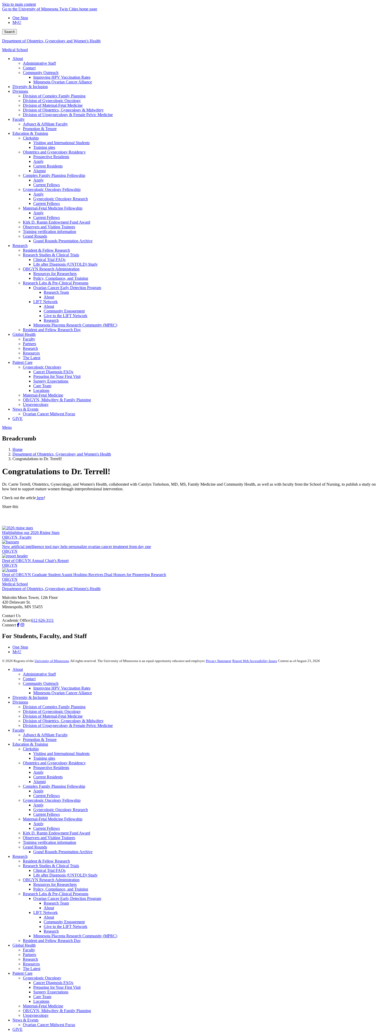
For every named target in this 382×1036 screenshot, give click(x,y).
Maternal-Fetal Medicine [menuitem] (43, 395)
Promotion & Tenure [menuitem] (40, 128)
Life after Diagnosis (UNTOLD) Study (65, 875)
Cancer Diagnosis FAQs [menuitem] (53, 372)
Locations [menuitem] (41, 390)
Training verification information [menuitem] (49, 231)
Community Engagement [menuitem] (64, 311)
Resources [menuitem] (31, 353)
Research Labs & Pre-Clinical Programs (55, 894)
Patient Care (22, 973)
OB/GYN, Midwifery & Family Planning (57, 1010)
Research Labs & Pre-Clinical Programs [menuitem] (55, 283)
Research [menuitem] (20, 245)
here (40, 498)
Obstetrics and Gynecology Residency (54, 763)
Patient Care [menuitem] (22, 362)
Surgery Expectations (50, 992)
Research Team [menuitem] (56, 292)
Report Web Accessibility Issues (254, 661)
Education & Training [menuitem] (30, 133)
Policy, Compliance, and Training (60, 889)
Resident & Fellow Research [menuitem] (46, 250)
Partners (29, 954)
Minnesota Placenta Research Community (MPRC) (75, 936)
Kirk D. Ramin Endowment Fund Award (56, 833)
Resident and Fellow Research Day (52, 940)
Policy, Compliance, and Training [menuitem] (60, 278)
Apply (38, 772)
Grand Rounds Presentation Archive (63, 852)
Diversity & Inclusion (30, 697)
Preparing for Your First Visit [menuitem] (57, 376)
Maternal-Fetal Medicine (43, 1006)
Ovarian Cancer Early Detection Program (67, 898)
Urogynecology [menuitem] (36, 404)
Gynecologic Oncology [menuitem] (42, 367)
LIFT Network (45, 912)
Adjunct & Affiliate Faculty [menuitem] (45, 124)
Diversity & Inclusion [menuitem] (30, 86)
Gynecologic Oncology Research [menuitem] (60, 199)
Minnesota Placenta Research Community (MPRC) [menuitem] (75, 325)
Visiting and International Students (61, 753)
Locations (41, 1001)
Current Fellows (46, 795)
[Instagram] (22, 625)
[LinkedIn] (191, 521)
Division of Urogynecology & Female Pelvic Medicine (68, 725)
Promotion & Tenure (40, 739)
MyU (16, 22)
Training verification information (49, 842)
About (17, 669)
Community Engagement (64, 922)
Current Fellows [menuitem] (46, 185)
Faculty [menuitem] (18, 119)
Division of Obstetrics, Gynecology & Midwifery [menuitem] (63, 110)
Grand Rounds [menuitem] (35, 236)
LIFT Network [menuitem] (45, 301)
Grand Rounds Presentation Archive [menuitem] (63, 241)
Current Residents (48, 777)
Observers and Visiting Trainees (49, 838)
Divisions (20, 702)
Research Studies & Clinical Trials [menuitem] (51, 255)
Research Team (56, 903)
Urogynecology (36, 1015)
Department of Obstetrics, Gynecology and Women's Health (51, 41)
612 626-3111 (42, 620)
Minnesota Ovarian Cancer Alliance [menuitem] (62, 82)
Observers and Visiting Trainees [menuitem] (49, 227)
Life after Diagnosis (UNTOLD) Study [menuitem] (65, 264)
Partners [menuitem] (29, 344)
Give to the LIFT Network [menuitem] (65, 315)
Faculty (18, 730)
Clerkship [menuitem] (31, 138)
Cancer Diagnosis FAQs (53, 982)
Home (17, 449)
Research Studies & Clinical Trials (51, 866)
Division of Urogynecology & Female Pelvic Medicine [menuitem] (68, 114)
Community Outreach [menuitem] (40, 72)
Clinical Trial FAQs (49, 870)
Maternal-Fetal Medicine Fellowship (52, 819)
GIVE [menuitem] (17, 418)
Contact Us (11, 615)
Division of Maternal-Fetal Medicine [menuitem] (53, 105)
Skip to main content (19, 4)
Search (9, 32)
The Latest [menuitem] (31, 358)
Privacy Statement (218, 661)
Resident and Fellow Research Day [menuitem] (52, 329)
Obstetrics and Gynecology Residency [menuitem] (54, 152)
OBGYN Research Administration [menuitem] (51, 269)
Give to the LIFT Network (65, 926)
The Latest (31, 968)
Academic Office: (16, 620)
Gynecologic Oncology (42, 978)
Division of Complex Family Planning (54, 707)
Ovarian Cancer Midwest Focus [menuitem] (49, 414)
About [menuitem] (17, 58)
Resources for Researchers (55, 884)
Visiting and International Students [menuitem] (61, 143)
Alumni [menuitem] (39, 171)
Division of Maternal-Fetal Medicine (53, 716)
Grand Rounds (35, 847)
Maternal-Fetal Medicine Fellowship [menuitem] (52, 208)
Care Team (42, 996)
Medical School (15, 50)
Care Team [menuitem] (42, 386)
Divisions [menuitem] (20, 91)
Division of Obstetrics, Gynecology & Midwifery (63, 721)
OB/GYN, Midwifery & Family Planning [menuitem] (57, 400)
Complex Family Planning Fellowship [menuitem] (54, 175)
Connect (9, 625)
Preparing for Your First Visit (57, 987)
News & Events (25, 1020)
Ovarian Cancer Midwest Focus (49, 1024)
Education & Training (30, 744)
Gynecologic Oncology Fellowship (52, 800)
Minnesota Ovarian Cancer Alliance (62, 693)
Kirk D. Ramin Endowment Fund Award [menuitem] (56, 222)
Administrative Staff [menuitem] (39, 63)
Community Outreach (40, 683)
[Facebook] (191, 513)
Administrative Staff (39, 674)
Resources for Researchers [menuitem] (55, 273)
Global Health (24, 945)
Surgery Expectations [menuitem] (50, 381)
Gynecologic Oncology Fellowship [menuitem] (52, 189)
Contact (29, 679)
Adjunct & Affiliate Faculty (45, 735)
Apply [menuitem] (38, 161)
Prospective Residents (51, 767)
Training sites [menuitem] (44, 147)
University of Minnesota (52, 661)
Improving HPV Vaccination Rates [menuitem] (61, 77)
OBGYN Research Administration (51, 880)
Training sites (44, 758)
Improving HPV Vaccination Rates (61, 688)
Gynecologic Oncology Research (60, 809)
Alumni (39, 781)
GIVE (17, 1029)
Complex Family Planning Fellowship (54, 786)
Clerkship (31, 749)
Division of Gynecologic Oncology (52, 711)
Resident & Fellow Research (46, 861)
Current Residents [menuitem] (48, 166)
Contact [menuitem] (29, 68)
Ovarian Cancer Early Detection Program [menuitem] (67, 287)
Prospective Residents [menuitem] (51, 157)
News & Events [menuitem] (25, 409)
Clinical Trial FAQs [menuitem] (49, 259)
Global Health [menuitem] (24, 334)
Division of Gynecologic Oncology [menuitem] (52, 100)
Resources (31, 964)
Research (20, 856)
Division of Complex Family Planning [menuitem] (54, 96)
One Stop (20, 18)
